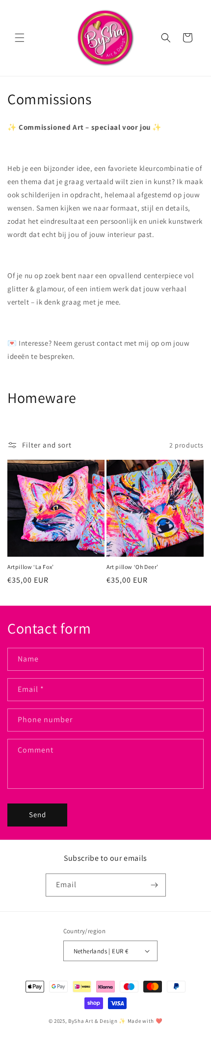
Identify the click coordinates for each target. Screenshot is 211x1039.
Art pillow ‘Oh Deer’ (132, 566)
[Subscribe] (154, 885)
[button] (19, 37)
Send (37, 814)
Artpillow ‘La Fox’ (30, 566)
